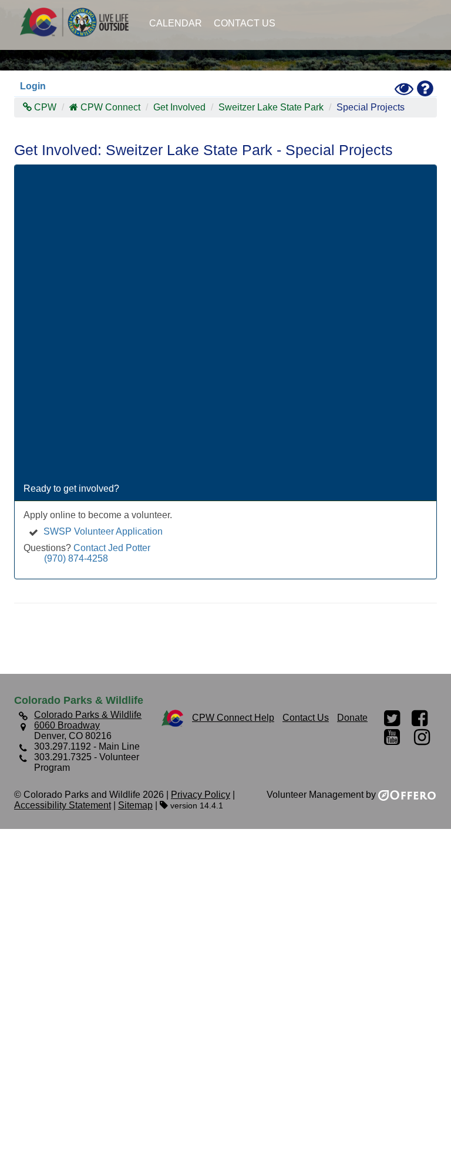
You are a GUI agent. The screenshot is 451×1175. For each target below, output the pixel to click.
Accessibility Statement (62, 805)
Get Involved (179, 107)
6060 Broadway (67, 725)
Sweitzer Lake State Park (271, 107)
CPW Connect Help (233, 718)
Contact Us (244, 23)
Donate (352, 718)
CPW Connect (110, 107)
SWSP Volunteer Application (103, 531)
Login (33, 86)
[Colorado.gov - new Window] (172, 718)
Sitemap (135, 805)
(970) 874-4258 (76, 558)
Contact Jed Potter (111, 548)
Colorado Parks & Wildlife (78, 22)
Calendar (175, 23)
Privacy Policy (200, 795)
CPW (44, 107)
